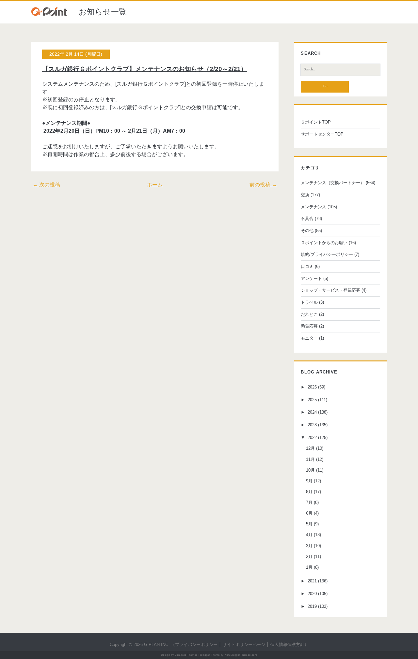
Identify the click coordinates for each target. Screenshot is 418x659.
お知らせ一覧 (103, 11)
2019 (312, 606)
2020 (312, 593)
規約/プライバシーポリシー (327, 254)
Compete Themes (186, 654)
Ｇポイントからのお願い (324, 242)
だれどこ (309, 314)
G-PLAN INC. (156, 644)
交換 (305, 194)
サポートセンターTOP (322, 134)
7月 (309, 502)
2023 (312, 424)
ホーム (155, 184)
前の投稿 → (263, 184)
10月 (310, 470)
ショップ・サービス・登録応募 (330, 290)
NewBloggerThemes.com (241, 654)
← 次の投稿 (46, 184)
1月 (309, 567)
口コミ (307, 266)
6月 (309, 513)
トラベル (309, 302)
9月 (309, 480)
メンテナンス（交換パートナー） (332, 182)
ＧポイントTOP (316, 122)
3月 (309, 545)
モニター (309, 338)
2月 (309, 556)
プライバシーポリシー (196, 644)
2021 (312, 580)
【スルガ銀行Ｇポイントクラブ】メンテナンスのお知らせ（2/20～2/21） (144, 69)
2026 (312, 387)
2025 (312, 399)
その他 (307, 230)
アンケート (311, 278)
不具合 (307, 218)
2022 (312, 437)
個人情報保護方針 (287, 644)
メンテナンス (313, 206)
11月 (310, 459)
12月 (310, 448)
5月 (309, 523)
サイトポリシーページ (244, 644)
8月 (309, 491)
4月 (309, 534)
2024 (312, 412)
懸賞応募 (309, 326)
